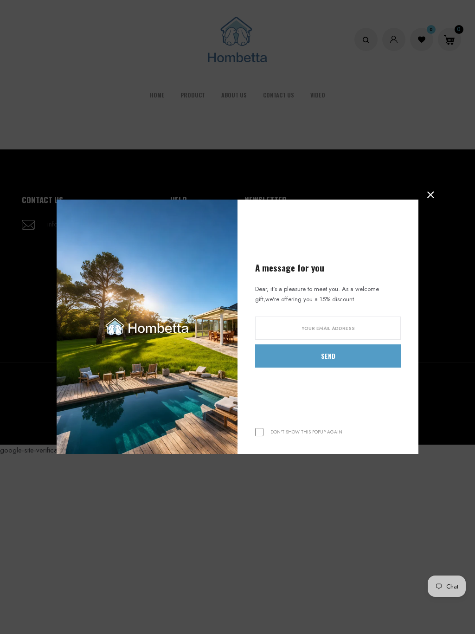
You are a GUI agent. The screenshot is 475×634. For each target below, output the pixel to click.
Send (328, 356)
